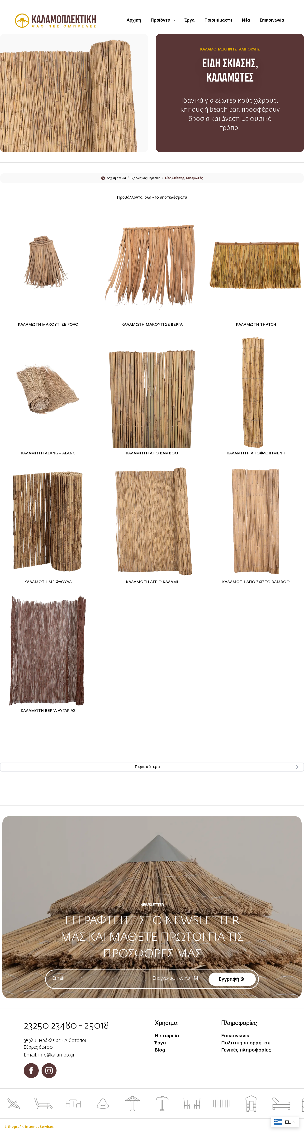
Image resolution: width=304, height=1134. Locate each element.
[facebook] (31, 1070)
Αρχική (134, 20)
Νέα (246, 20)
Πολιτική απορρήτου (246, 1043)
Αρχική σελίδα (116, 178)
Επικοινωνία (272, 20)
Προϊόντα (161, 20)
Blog (160, 1050)
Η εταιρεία (167, 1035)
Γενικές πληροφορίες (246, 1050)
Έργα (189, 20)
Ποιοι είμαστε (218, 20)
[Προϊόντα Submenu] (175, 20)
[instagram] (49, 1070)
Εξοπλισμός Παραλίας (145, 178)
